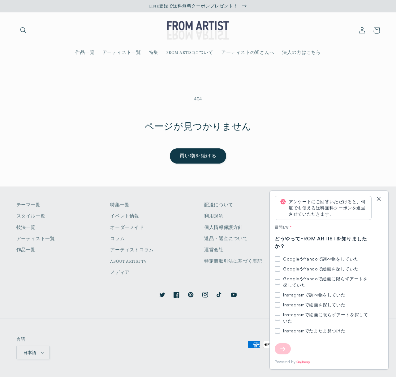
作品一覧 (26, 249)
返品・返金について (226, 238)
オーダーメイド (127, 227)
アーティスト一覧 (35, 238)
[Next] (283, 348)
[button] (23, 30)
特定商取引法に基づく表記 (233, 261)
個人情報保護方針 (223, 227)
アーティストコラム (132, 249)
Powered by (285, 361)
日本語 (30, 352)
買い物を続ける (197, 156)
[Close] (378, 199)
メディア (120, 272)
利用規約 (214, 215)
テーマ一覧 (28, 204)
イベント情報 (124, 215)
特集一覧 (120, 204)
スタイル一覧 (30, 215)
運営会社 (214, 249)
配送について (218, 204)
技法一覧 (26, 227)
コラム (117, 238)
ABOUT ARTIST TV (128, 261)
